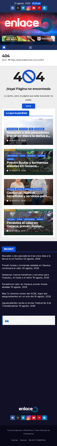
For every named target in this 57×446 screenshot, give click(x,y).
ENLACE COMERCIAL (37, 440)
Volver (28, 106)
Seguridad (39, 129)
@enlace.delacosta (18, 320)
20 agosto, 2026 (17, 140)
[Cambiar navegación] (30, 47)
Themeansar (28, 434)
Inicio (4, 60)
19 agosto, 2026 (17, 201)
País (31, 129)
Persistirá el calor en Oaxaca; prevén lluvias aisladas (24, 226)
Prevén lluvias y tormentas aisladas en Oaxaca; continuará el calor (27, 166)
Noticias (23, 129)
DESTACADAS (12, 129)
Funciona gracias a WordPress (20, 430)
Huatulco (31, 156)
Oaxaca (10, 159)
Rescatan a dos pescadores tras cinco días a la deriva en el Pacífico (28, 136)
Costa (22, 156)
